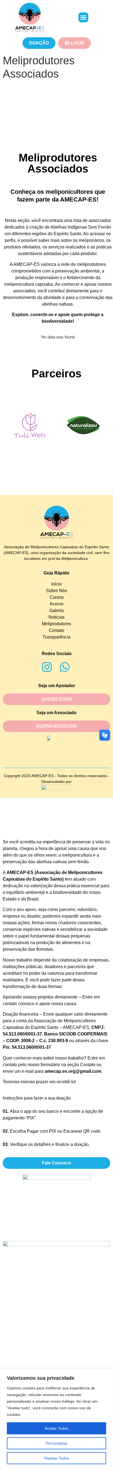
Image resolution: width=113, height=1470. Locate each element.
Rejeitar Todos (56, 1458)
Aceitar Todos (56, 1428)
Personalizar (56, 1443)
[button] (83, 17)
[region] (56, 1419)
